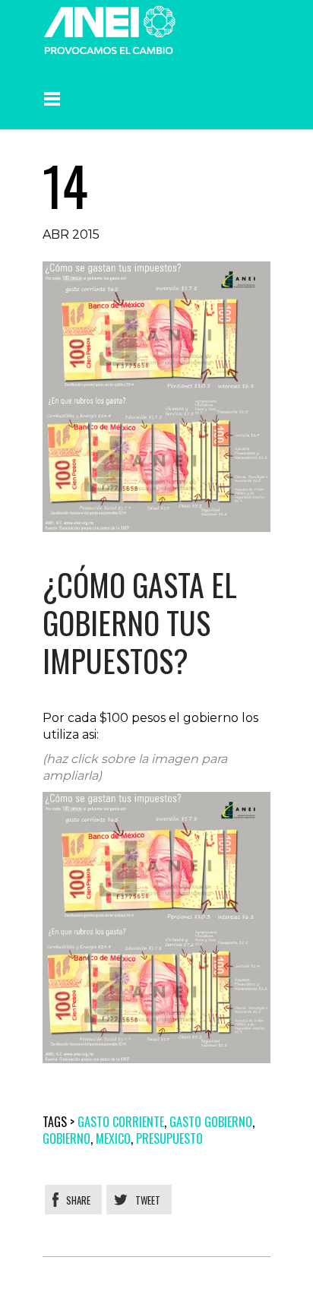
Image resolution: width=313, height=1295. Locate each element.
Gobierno (66, 1138)
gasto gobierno (210, 1122)
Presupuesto (169, 1138)
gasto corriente (120, 1122)
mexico (113, 1138)
